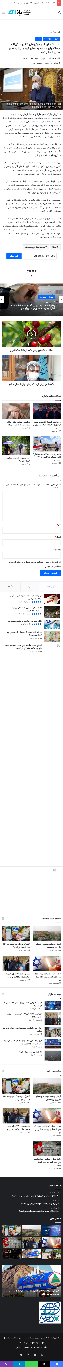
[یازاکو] (19, 12)
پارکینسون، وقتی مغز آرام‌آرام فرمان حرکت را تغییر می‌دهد (18, 423)
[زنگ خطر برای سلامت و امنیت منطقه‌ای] (52, 624)
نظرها (10, 586)
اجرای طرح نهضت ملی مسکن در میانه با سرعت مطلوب (22, 1030)
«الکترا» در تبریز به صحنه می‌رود (44, 1294)
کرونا (54, 247)
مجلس (19, 1347)
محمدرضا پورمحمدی (35, 247)
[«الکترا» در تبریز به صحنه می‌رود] (11, 1254)
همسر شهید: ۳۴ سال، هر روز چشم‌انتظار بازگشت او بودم (18, 975)
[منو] (3, 13)
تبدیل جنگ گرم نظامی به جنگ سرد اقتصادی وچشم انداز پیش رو (47, 977)
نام (59, 524)
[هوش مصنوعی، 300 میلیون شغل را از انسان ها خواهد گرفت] (53, 1005)
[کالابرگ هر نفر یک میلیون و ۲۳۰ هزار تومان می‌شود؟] (16, 933)
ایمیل (58, 537)
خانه (56, 32)
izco (21, 1342)
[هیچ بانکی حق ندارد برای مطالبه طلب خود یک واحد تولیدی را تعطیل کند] (53, 1043)
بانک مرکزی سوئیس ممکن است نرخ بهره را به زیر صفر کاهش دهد (47, 1162)
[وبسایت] (31, 276)
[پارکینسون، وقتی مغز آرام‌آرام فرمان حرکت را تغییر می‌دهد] (16, 411)
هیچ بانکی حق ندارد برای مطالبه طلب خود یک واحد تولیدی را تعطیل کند (22, 1042)
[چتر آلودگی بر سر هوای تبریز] (53, 1056)
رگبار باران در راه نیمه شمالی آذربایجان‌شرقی (18, 459)
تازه (30, 586)
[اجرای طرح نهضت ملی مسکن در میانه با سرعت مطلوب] (53, 1032)
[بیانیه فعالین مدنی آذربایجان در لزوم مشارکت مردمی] (52, 599)
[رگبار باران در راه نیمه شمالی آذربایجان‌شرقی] (16, 445)
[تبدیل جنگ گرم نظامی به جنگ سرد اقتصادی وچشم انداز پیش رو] (47, 963)
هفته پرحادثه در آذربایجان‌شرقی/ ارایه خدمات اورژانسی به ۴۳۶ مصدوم (47, 457)
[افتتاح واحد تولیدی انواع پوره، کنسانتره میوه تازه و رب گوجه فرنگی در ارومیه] (52, 754)
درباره (39, 1347)
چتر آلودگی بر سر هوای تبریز (30, 1051)
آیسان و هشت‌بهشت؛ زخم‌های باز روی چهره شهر (48, 946)
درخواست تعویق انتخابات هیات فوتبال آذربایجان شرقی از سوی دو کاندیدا (47, 425)
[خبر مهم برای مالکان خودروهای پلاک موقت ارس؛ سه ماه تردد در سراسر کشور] (31, 1253)
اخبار (50, 32)
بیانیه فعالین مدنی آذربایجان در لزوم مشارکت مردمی (26, 597)
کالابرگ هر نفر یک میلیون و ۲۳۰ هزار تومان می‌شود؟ (34, 2)
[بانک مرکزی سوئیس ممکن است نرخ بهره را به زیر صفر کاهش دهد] (47, 1148)
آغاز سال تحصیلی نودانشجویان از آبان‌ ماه (34, 308)
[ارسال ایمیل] (50, 58)
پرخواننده (51, 586)
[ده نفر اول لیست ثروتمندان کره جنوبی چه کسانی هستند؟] (52, 636)
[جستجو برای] (59, 13)
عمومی (26, 1347)
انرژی (33, 1347)
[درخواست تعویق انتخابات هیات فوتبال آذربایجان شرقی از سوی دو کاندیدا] (47, 411)
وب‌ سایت (57, 549)
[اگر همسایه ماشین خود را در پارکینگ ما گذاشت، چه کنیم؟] (52, 612)
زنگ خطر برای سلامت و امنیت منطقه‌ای (25, 621)
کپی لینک (14, 256)
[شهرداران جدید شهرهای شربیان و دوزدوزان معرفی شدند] (53, 1018)
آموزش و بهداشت (51, 38)
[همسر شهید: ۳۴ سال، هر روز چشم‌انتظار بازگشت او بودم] (16, 963)
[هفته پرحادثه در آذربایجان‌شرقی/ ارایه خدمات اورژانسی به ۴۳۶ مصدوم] (47, 443)
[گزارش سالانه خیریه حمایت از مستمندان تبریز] (51, 1230)
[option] (31, 300)
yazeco (55, 58)
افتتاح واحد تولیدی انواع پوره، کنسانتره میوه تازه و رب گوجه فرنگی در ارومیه (23, 647)
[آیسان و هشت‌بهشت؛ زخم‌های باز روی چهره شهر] (47, 933)
